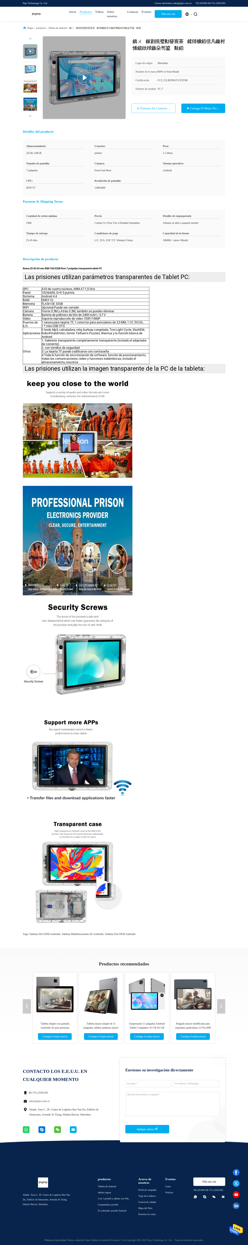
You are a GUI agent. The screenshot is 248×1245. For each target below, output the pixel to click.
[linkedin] (236, 1206)
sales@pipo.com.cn (39, 1101)
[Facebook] (236, 1172)
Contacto (132, 11)
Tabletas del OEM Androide (120, 934)
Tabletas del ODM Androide (44, 934)
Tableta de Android (57, 28)
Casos (168, 1186)
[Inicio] (36, 14)
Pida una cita (168, 13)
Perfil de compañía (147, 1190)
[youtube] (236, 1195)
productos (40, 28)
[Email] (77, 1132)
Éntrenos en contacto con (156, 108)
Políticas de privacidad (55, 1240)
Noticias (169, 1192)
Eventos (146, 11)
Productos (86, 11)
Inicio (72, 11)
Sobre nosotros (112, 14)
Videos (99, 11)
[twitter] (236, 1183)
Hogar (30, 28)
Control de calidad (147, 1202)
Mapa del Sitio (145, 1208)
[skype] (46, 1132)
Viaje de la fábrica (147, 1196)
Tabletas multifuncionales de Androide (82, 934)
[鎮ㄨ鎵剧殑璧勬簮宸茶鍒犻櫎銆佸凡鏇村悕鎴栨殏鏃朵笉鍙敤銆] (84, 77)
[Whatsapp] (30, 1132)
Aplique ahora (145, 1129)
